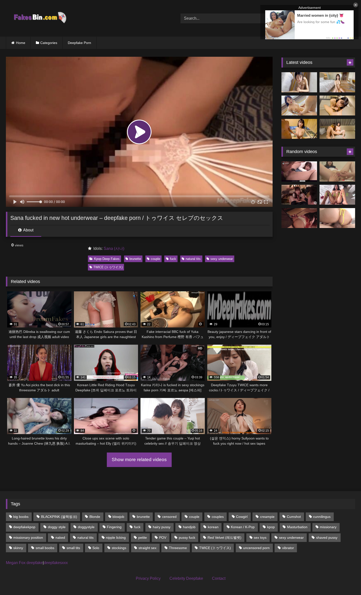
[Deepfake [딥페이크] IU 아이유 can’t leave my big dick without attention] (299, 195)
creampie (267, 517)
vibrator (288, 548)
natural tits (193, 259)
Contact (218, 578)
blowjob (118, 517)
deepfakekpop (24, 527)
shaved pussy (326, 537)
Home (20, 43)
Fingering (114, 527)
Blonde (94, 517)
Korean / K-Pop (243, 527)
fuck (173, 259)
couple (155, 259)
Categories (48, 43)
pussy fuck (187, 537)
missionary (328, 527)
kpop (271, 527)
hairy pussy (161, 527)
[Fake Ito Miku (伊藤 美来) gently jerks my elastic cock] (299, 82)
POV (162, 537)
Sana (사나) (114, 248)
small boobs (45, 548)
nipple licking (116, 537)
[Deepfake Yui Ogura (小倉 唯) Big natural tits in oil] (299, 129)
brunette (135, 259)
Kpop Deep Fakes (107, 259)
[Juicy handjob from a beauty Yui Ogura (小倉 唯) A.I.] (337, 106)
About (27, 230)
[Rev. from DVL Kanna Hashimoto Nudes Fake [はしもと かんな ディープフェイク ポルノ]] (299, 218)
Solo (95, 548)
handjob (189, 527)
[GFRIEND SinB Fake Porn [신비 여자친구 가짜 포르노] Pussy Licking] (337, 171)
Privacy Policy (148, 578)
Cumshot (294, 517)
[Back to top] (345, 580)
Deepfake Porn (79, 43)
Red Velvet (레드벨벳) (224, 537)
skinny (18, 548)
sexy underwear (221, 259)
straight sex (147, 548)
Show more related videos (139, 459)
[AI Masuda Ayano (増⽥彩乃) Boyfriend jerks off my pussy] (337, 129)
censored (169, 517)
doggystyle (86, 527)
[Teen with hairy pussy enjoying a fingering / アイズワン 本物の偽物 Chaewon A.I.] (299, 171)
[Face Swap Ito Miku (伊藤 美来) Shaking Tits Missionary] (299, 106)
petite (142, 537)
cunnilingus (322, 517)
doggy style (57, 527)
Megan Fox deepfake (24, 563)
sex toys (260, 537)
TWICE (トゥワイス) (108, 267)
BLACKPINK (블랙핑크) (59, 517)
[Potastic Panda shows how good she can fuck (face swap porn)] (337, 195)
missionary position (28, 537)
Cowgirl (242, 517)
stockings (119, 548)
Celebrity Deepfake (186, 578)
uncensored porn (256, 548)
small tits (73, 548)
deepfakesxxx (56, 563)
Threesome (178, 548)
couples (218, 517)
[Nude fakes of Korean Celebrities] (39, 18)
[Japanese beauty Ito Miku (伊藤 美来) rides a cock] (337, 82)
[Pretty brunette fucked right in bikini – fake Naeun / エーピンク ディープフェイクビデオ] (337, 218)
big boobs (20, 517)
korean (213, 527)
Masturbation (297, 527)
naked (60, 537)
